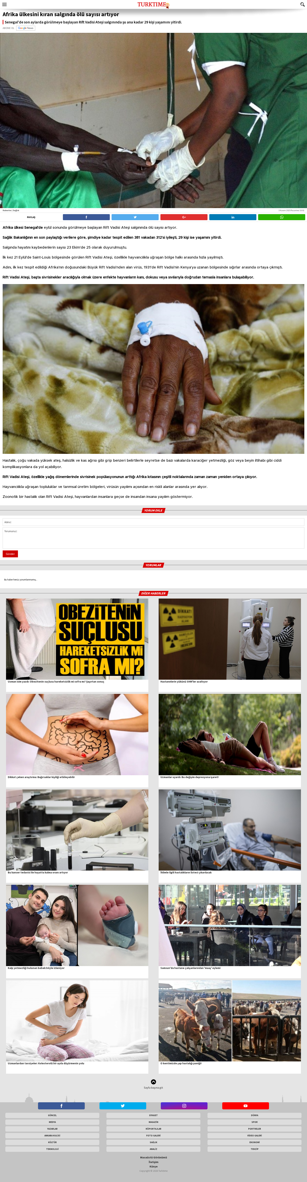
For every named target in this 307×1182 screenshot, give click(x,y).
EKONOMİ (254, 1142)
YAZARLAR (52, 1128)
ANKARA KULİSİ (52, 1135)
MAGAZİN (153, 1122)
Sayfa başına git (153, 1087)
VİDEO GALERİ (254, 1135)
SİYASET (153, 1115)
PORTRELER (254, 1128)
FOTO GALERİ (153, 1135)
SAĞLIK (153, 1142)
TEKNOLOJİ (52, 1149)
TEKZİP (254, 1149)
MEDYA (52, 1122)
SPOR (255, 1122)
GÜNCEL (52, 1115)
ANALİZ (153, 1149)
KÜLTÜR (52, 1142)
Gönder (10, 554)
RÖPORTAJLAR (153, 1128)
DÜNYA (254, 1115)
